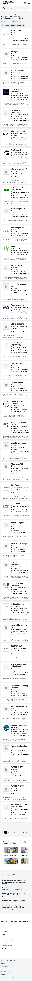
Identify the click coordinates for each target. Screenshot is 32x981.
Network (5, 4)
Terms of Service (5, 969)
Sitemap (3, 974)
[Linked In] (1, 960)
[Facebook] (4, 960)
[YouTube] (14, 960)
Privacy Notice (4, 966)
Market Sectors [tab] (17, 926)
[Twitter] (7, 960)
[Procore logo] (8, 2)
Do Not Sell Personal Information (8, 971)
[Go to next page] (26, 832)
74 (23, 832)
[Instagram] (11, 960)
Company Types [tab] (6, 926)
